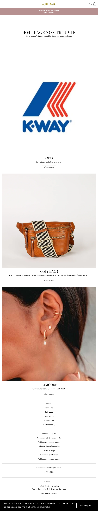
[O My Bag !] (49, 221)
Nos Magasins (49, 420)
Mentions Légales (49, 433)
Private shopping (49, 424)
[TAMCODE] (49, 334)
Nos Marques (49, 416)
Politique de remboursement (49, 442)
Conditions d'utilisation (49, 454)
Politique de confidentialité (49, 446)
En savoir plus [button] (43, 507)
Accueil (49, 403)
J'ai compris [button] (85, 505)
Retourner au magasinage (62, 36)
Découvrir (49, 167)
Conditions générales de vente (49, 438)
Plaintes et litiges (48, 450)
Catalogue (49, 412)
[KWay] (49, 107)
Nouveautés (49, 407)
